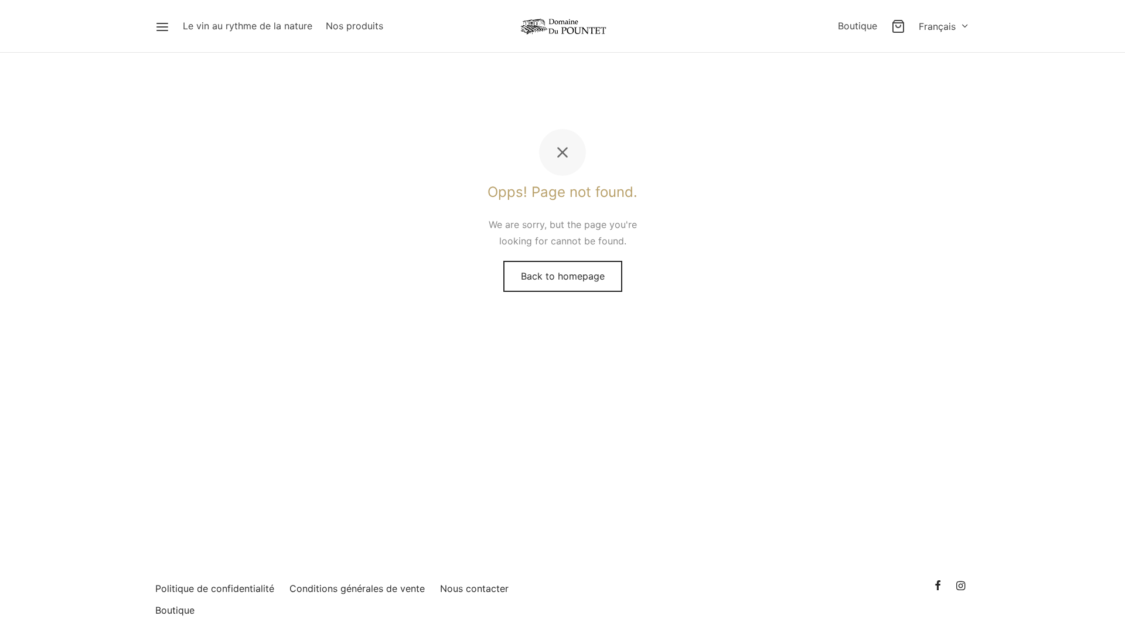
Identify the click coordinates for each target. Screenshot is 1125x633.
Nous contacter (474, 588)
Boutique (857, 26)
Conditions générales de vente (357, 588)
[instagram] (961, 586)
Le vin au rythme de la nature (247, 26)
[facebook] (938, 586)
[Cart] (898, 26)
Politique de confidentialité (214, 588)
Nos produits (354, 26)
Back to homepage (563, 276)
